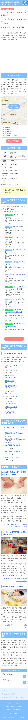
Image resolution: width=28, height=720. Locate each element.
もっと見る (14, 339)
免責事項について (10, 709)
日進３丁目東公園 (11, 386)
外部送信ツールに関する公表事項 (13, 706)
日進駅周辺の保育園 (12, 439)
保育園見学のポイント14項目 (12, 586)
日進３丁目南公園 (11, 396)
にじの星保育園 (18, 227)
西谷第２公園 (9, 381)
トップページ (5, 691)
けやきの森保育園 (19, 299)
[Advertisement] (14, 56)
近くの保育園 (25, 4)
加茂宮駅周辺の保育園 (12, 445)
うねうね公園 (9, 412)
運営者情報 (19, 709)
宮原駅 (9, 27)
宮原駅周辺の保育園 (12, 433)
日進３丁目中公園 (11, 365)
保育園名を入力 (7, 680)
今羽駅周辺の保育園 (12, 457)
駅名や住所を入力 (7, 674)
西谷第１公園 (9, 391)
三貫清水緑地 (9, 401)
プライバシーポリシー (13, 703)
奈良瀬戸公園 (9, 375)
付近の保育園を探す (14, 141)
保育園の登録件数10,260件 (10, 4)
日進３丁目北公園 (11, 370)
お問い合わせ (13, 713)
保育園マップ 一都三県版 (12, 2)
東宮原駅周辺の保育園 (12, 451)
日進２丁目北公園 (11, 407)
